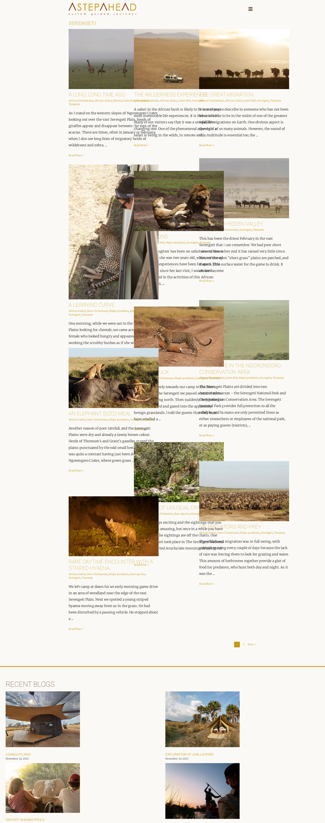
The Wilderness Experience (170, 95)
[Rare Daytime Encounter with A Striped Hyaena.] (114, 526)
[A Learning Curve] (114, 232)
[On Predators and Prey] (244, 491)
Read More (75, 155)
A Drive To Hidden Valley (231, 224)
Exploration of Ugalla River (189, 754)
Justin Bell (129, 100)
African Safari (103, 100)
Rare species (182, 513)
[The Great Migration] (244, 59)
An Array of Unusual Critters (174, 508)
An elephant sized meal (100, 413)
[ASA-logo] (102, 4)
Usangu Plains (18, 754)
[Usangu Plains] (43, 719)
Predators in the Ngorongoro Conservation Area (240, 368)
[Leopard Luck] (179, 337)
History (117, 100)
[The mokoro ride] (202, 791)
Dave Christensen (228, 229)
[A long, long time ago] (114, 59)
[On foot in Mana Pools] (43, 788)
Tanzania (74, 104)
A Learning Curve (91, 305)
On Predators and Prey (230, 527)
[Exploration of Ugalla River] (202, 719)
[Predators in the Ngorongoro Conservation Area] (244, 330)
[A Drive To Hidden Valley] (244, 188)
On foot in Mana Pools (25, 820)
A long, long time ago (97, 95)
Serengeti (263, 100)
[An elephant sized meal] (114, 378)
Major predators (119, 311)
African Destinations (81, 100)
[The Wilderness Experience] (179, 59)
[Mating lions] (179, 201)
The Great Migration (226, 95)
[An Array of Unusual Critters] (179, 472)
